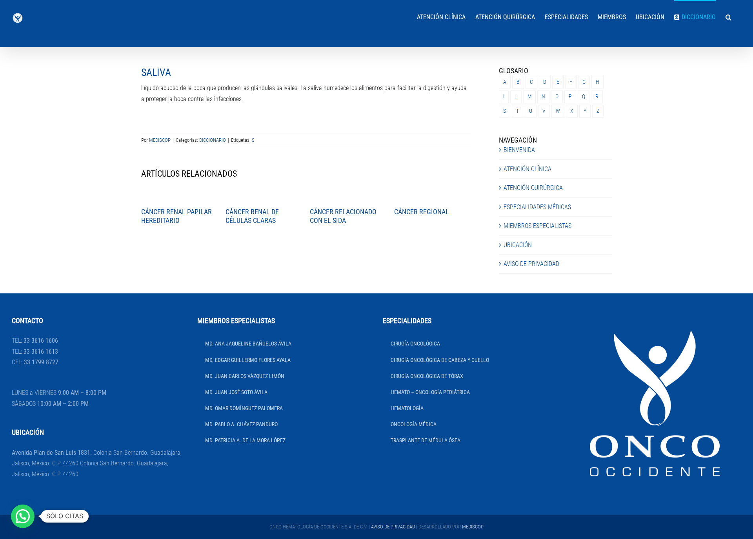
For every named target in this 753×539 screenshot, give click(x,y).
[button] (728, 16)
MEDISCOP (160, 140)
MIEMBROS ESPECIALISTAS (537, 226)
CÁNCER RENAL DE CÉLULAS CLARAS (252, 216)
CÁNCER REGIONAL (421, 212)
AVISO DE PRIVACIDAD (531, 264)
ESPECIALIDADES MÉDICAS (537, 207)
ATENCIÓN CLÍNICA (527, 169)
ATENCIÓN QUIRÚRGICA (533, 188)
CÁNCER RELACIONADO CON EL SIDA (343, 216)
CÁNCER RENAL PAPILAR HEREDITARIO (176, 216)
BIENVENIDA (519, 150)
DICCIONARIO (212, 140)
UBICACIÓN (518, 245)
